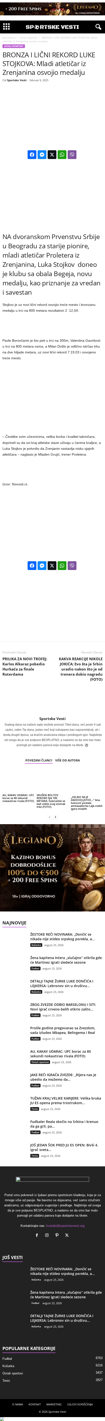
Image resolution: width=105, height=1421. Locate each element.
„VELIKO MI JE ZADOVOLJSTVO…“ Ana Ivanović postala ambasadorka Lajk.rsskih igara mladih (87, 803)
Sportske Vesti (16, 80)
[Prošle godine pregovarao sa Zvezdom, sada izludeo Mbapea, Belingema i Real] (14, 1038)
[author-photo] (52, 702)
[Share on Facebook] (32, 154)
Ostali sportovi (28, 37)
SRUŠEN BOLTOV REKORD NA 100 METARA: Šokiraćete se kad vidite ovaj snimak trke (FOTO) (51, 801)
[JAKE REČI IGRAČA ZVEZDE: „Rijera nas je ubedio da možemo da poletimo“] (14, 1085)
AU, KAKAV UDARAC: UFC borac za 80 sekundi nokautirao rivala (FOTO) (18, 798)
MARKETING (54, 1404)
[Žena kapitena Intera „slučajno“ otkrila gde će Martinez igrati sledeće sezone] (14, 968)
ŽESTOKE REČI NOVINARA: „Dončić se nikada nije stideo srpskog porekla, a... (62, 936)
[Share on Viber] (72, 154)
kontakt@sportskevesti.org (65, 1226)
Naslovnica (8, 37)
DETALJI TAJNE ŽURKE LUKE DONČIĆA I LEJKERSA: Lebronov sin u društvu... (61, 983)
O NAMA (17, 1404)
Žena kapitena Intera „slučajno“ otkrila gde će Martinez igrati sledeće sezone (66, 960)
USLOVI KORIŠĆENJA (80, 1404)
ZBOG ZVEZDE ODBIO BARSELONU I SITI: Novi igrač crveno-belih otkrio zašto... (63, 1006)
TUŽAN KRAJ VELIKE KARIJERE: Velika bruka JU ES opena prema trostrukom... (65, 1100)
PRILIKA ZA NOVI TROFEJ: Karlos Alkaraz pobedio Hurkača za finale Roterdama (24, 666)
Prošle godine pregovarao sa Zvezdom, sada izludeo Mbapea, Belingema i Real (62, 1030)
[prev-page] (49, 817)
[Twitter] (67, 1236)
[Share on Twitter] (52, 154)
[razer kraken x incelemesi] (52, 1419)
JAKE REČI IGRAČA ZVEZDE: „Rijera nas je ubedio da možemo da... (63, 1077)
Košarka (36, 945)
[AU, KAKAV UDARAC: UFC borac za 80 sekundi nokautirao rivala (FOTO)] (18, 781)
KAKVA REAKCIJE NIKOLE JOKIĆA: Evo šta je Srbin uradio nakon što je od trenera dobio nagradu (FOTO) (81, 669)
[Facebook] (38, 1236)
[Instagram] (48, 1236)
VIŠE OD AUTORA (67, 760)
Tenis (35, 1109)
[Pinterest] (58, 1236)
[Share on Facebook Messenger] (42, 154)
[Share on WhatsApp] (62, 154)
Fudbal (35, 968)
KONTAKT (35, 1404)
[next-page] (55, 817)
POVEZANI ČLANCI (38, 760)
